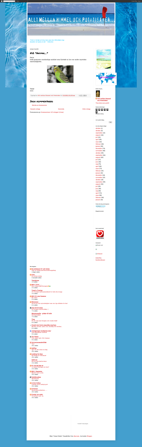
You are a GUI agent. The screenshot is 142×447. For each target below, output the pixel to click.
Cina (33, 275)
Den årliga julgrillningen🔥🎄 (41, 286)
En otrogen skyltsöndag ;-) (40, 309)
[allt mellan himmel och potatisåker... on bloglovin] (100, 207)
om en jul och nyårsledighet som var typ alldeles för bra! (49, 303)
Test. (33, 344)
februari (98, 144)
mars (97, 142)
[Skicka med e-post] (79, 95)
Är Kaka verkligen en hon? (40, 367)
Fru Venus (35, 337)
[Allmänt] (99, 254)
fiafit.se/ (34, 360)
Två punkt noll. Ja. (38, 396)
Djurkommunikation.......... (39, 390)
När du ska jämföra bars (39, 361)
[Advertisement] (35, 407)
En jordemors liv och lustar (41, 269)
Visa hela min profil (102, 103)
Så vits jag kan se (37, 366)
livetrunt (35, 389)
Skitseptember (36, 315)
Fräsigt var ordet (37, 395)
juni (97, 162)
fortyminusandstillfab (39, 343)
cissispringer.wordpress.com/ (41, 331)
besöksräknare (100, 260)
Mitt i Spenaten (37, 372)
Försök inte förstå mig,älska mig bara (44, 325)
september (99, 133)
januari (98, 146)
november (99, 151)
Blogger (89, 436)
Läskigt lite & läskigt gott (40, 384)
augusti (98, 135)
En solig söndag (37, 276)
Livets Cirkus (36, 383)
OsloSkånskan (36, 377)
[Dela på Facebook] (84, 95)
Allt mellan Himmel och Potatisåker (104, 100)
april (97, 140)
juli (97, 137)
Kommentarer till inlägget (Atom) (52, 112)
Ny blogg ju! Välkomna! (39, 355)
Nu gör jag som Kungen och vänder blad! (44, 321)
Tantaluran (35, 281)
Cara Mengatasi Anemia (39, 332)
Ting (33, 319)
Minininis (35, 302)
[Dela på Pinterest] (86, 95)
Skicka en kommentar (39, 105)
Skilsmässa (35, 379)
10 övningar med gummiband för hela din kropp (47, 292)
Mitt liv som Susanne (39, 296)
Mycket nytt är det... (38, 373)
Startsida (61, 109)
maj (97, 164)
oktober (98, 128)
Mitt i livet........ (37, 285)
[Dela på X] (83, 95)
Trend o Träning (37, 291)
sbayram (76, 436)
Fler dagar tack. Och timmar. (41, 338)
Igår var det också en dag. (40, 350)
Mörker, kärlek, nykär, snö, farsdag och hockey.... (47, 327)
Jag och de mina (37, 308)
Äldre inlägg (86, 109)
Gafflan (34, 348)
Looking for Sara (37, 354)
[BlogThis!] (81, 95)
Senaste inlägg (35, 109)
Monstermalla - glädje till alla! (42, 314)
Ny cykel (34, 298)
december (99, 149)
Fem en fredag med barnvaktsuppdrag (44, 270)
